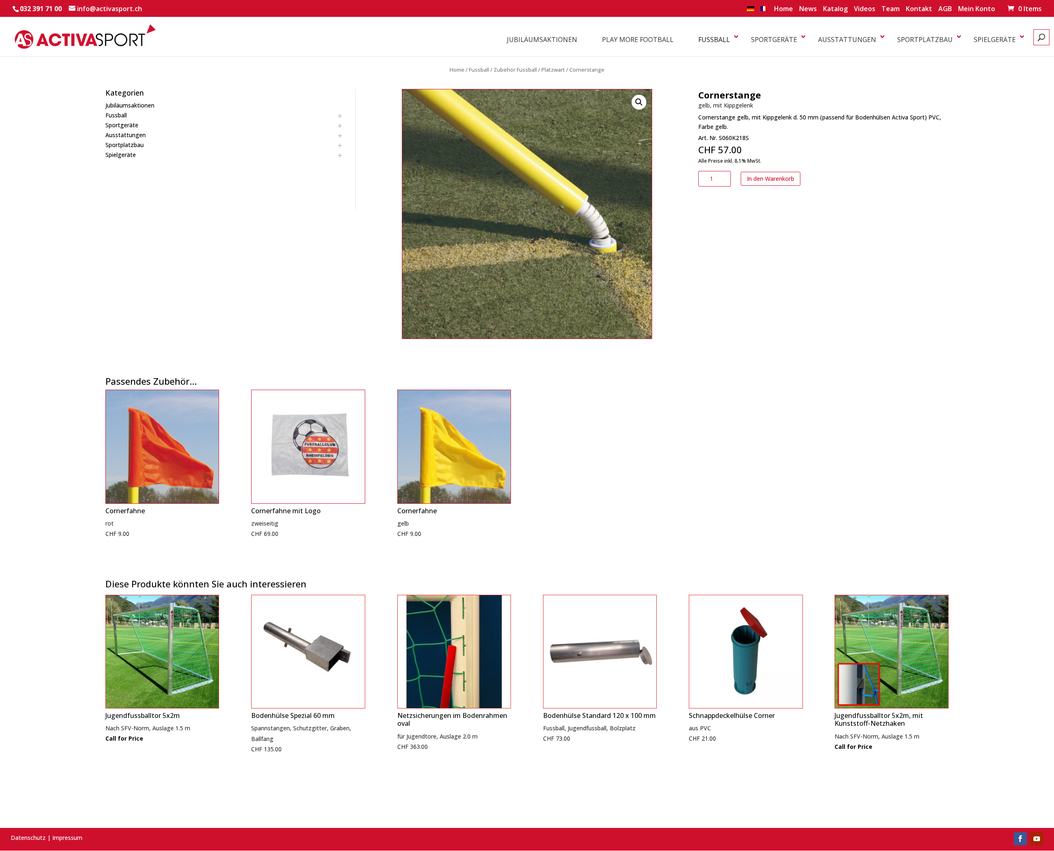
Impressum (67, 838)
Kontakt (919, 9)
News (808, 9)
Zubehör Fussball (515, 69)
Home (783, 9)
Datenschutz (28, 838)
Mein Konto (976, 9)
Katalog (835, 9)
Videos (864, 9)
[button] (639, 102)
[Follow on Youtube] (1036, 838)
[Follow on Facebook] (1020, 838)
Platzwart (553, 69)
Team (890, 9)
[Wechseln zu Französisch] (764, 11)
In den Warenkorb (770, 178)
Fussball (479, 69)
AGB (945, 9)
